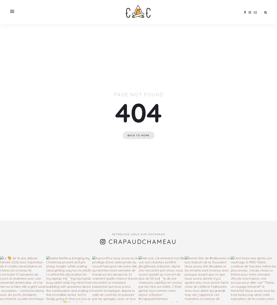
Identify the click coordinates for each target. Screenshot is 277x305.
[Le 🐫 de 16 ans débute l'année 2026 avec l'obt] (23, 279)
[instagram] (250, 12)
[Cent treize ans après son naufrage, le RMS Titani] (254, 279)
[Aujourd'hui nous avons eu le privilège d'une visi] (115, 279)
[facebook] (245, 12)
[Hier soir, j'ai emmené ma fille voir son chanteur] (161, 279)
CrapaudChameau (143, 242)
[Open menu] (12, 11)
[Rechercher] (265, 12)
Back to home (139, 135)
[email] (255, 12)
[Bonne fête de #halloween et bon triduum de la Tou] (208, 279)
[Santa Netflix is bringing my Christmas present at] (69, 279)
